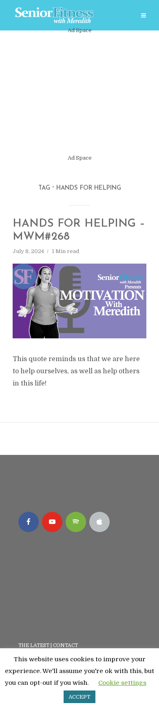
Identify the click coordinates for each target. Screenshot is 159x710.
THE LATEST (33, 645)
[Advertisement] (79, 94)
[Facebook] (28, 522)
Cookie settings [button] (122, 682)
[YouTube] (52, 522)
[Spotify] (76, 522)
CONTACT (66, 645)
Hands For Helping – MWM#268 (79, 230)
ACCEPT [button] (79, 697)
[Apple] (99, 522)
